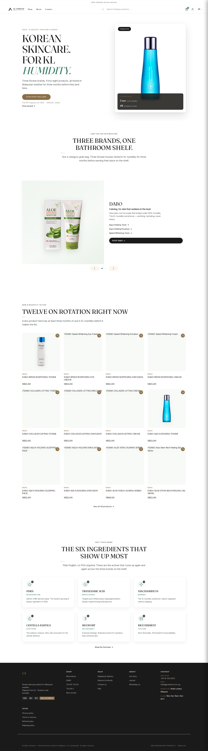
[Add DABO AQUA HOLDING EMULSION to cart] (99, 449)
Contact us (102, 684)
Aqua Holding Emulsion (120, 229)
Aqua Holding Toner (119, 225)
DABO (68, 680)
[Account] (192, 9)
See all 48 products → (104, 506)
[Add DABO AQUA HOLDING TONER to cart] (183, 392)
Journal (132, 680)
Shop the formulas (104, 647)
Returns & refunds (105, 680)
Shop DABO (118, 241)
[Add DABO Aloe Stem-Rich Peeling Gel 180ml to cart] (183, 449)
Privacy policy (27, 713)
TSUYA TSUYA (72, 684)
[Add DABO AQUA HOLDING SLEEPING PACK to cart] (57, 449)
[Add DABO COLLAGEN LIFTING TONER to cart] (57, 392)
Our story (133, 676)
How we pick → (28, 106)
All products (71, 676)
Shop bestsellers (36, 97)
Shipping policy (28, 725)
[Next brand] (113, 268)
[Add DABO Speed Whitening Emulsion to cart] (141, 335)
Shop (30, 9)
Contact (48, 9)
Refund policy (27, 721)
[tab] (102, 268)
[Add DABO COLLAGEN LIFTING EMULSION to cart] (99, 392)
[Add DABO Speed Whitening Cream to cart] (183, 335)
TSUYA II (70, 689)
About (39, 9)
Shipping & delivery (105, 676)
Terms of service (29, 717)
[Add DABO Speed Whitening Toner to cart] (57, 335)
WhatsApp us (134, 684)
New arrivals (71, 693)
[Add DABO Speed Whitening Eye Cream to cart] (99, 335)
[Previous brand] (94, 268)
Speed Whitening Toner (120, 233)
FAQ (99, 689)
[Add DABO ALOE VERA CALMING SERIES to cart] (141, 449)
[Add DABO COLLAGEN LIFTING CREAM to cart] (141, 392)
